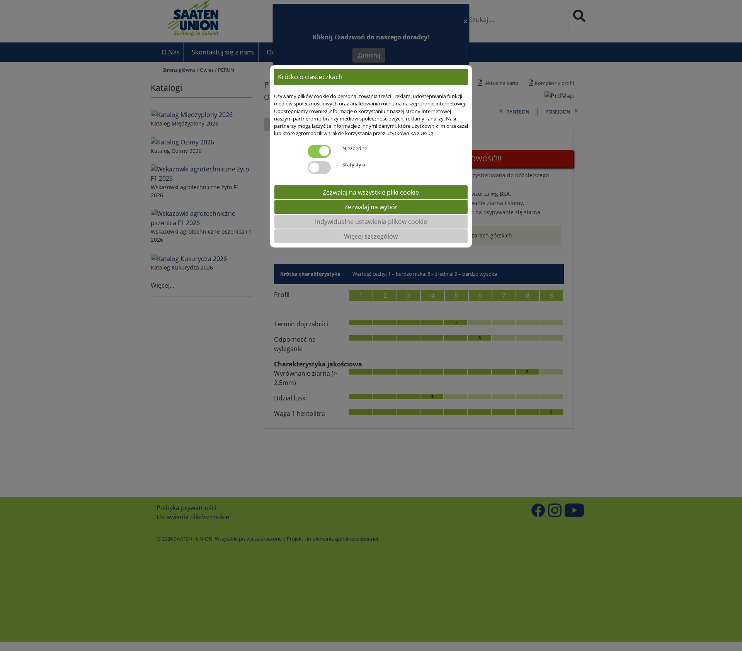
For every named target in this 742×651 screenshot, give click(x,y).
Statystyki (353, 164)
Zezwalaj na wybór (371, 206)
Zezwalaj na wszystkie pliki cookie (371, 192)
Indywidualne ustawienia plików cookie (371, 221)
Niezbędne (354, 147)
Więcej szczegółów (371, 236)
